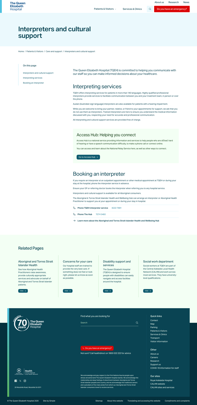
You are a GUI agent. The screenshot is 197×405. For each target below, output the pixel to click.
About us (159, 2)
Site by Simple (49, 401)
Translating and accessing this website (144, 401)
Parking (153, 327)
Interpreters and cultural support (38, 73)
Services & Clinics (132, 9)
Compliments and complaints (177, 401)
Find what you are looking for (95, 316)
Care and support (54, 51)
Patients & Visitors (34, 51)
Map (152, 324)
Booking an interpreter (33, 83)
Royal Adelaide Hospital (161, 380)
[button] (172, 9)
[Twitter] (20, 380)
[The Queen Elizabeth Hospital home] (17, 6)
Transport (155, 338)
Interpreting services (32, 78)
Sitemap (99, 401)
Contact (154, 320)
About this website (115, 401)
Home (21, 51)
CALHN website (157, 384)
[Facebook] (16, 380)
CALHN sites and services (162, 387)
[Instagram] (25, 380)
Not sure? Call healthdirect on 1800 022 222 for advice (106, 353)
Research (173, 2)
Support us (155, 364)
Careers (154, 357)
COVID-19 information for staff (164, 368)
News (186, 2)
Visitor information (159, 341)
